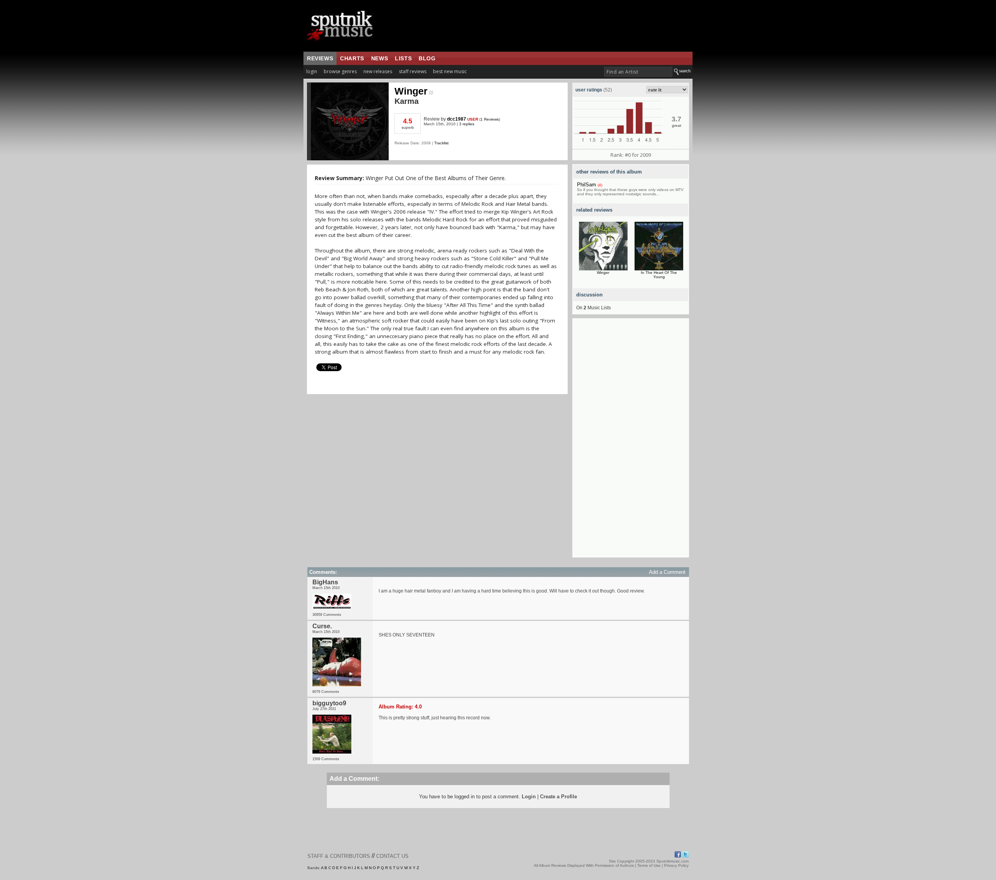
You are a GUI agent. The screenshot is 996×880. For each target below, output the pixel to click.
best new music (450, 71)
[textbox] (638, 72)
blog (427, 58)
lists (403, 58)
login (311, 71)
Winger (411, 91)
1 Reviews (489, 119)
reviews (320, 58)
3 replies (466, 124)
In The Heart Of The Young (659, 274)
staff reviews (412, 71)
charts (352, 58)
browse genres (340, 71)
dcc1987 (456, 119)
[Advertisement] (630, 440)
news (379, 58)
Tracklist (441, 143)
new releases (377, 71)
